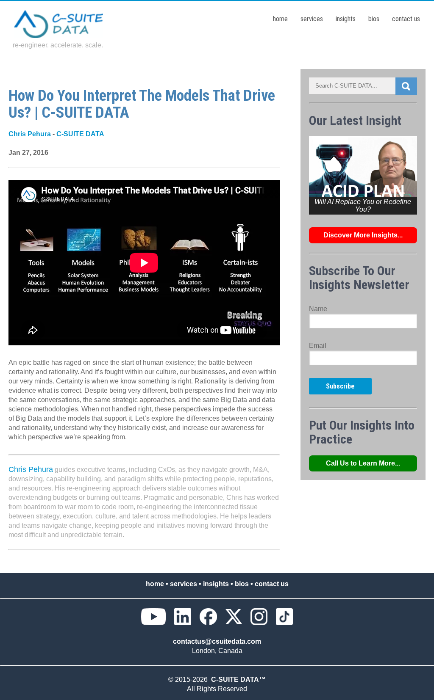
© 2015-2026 (189, 679)
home (280, 19)
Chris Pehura (29, 134)
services (311, 19)
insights (346, 19)
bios (373, 19)
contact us (406, 19)
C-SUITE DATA (80, 134)
